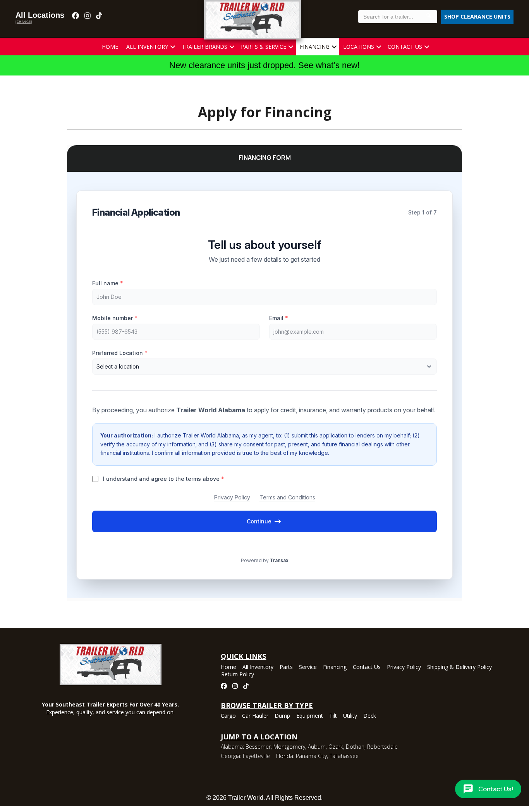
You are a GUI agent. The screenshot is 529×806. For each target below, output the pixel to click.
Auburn (317, 746)
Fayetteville (256, 756)
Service (308, 667)
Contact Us (405, 46)
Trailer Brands (204, 46)
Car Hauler (255, 716)
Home (110, 46)
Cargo (228, 716)
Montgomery (289, 746)
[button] (172, 46)
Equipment (309, 716)
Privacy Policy (404, 667)
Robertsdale (382, 746)
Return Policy (237, 675)
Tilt (333, 716)
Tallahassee (344, 756)
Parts (286, 667)
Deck (369, 716)
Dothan (355, 746)
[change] (23, 22)
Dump (282, 716)
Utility (350, 716)
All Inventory (147, 46)
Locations (358, 46)
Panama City (311, 756)
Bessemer (258, 746)
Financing (315, 46)
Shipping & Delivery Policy (459, 667)
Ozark (335, 746)
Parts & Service (263, 46)
